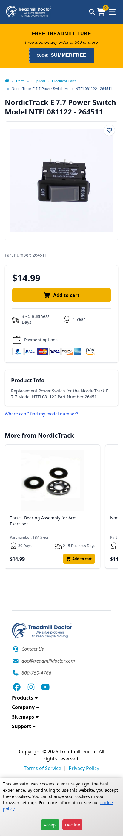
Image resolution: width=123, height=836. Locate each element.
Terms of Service (42, 768)
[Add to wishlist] (109, 130)
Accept (50, 825)
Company (23, 707)
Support (21, 726)
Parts (20, 81)
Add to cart (66, 295)
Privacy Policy (84, 768)
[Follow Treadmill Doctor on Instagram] (31, 687)
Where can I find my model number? (41, 414)
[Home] (7, 81)
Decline (72, 825)
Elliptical (38, 81)
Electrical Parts (64, 81)
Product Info (27, 380)
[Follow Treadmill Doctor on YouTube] (45, 687)
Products (22, 697)
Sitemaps (23, 717)
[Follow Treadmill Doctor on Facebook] (16, 687)
